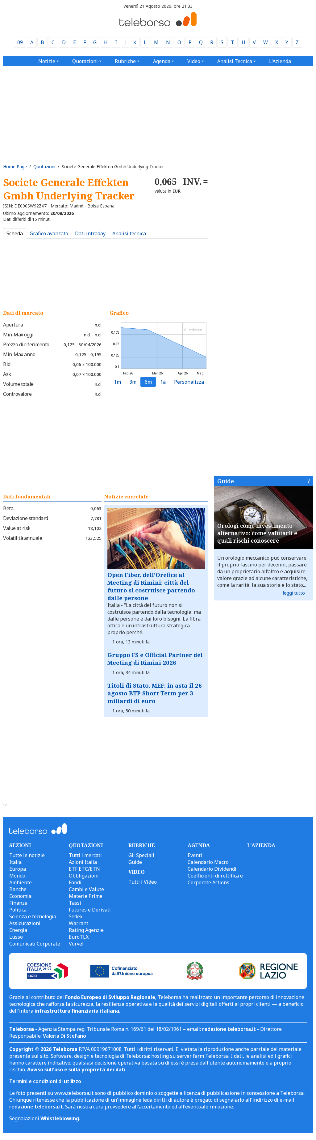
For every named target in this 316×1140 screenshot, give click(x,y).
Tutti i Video (142, 881)
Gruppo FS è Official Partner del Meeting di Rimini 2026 (155, 658)
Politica (18, 909)
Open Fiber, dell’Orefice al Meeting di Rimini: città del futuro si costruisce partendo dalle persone (151, 586)
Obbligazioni (84, 875)
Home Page (15, 166)
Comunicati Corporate (34, 943)
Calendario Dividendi (212, 868)
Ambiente (20, 882)
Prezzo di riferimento (26, 344)
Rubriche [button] (125, 61)
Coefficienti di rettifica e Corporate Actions (215, 879)
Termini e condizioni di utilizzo (45, 1081)
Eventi (195, 855)
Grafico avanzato (49, 233)
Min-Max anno (19, 354)
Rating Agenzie (86, 930)
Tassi (75, 902)
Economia (20, 896)
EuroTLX (79, 936)
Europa (17, 868)
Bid (6, 364)
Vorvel (76, 943)
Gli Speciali (141, 855)
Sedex (75, 916)
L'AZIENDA (261, 845)
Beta (8, 508)
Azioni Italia (83, 862)
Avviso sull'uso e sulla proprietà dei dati (77, 1069)
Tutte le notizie (27, 855)
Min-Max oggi (18, 334)
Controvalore (17, 394)
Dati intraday (90, 233)
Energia (18, 930)
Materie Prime (85, 896)
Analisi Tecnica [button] (234, 61)
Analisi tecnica (129, 233)
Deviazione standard (25, 518)
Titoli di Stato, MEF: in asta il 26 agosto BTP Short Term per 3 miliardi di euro (154, 693)
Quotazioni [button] (85, 61)
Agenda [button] (161, 61)
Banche (18, 889)
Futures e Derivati (90, 909)
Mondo (17, 875)
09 (20, 42)
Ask (7, 374)
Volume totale (18, 384)
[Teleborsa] (158, 24)
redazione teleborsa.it (229, 1029)
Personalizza (189, 381)
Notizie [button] (46, 61)
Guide (225, 481)
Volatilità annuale (22, 538)
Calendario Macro (208, 862)
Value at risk (17, 528)
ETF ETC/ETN (84, 868)
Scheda (14, 233)
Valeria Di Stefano (64, 1035)
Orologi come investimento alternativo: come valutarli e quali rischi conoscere (257, 533)
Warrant (78, 923)
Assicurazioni (24, 923)
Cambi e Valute (86, 889)
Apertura (13, 324)
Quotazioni (44, 166)
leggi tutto (294, 593)
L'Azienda (280, 61)
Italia (15, 862)
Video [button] (193, 61)
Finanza (18, 902)
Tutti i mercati (85, 855)
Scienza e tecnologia (32, 916)
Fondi (75, 882)
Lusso (16, 936)
